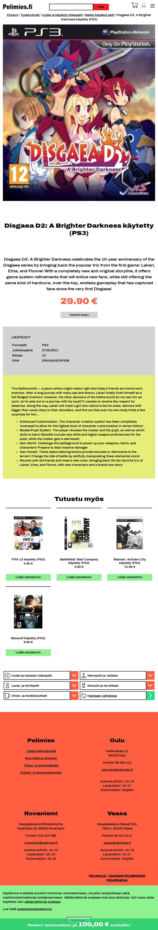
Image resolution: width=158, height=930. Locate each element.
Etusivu (12, 15)
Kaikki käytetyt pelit (99, 15)
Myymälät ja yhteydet (41, 758)
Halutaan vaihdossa (102, 695)
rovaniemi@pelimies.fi (41, 842)
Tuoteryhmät (30, 15)
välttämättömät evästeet (42, 901)
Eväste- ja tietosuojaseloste (41, 772)
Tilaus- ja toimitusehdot (41, 765)
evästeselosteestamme (34, 909)
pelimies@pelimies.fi (117, 769)
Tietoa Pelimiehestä (41, 751)
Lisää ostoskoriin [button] (28, 577)
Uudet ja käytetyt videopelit (62, 15)
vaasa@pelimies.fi (117, 842)
